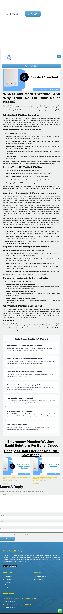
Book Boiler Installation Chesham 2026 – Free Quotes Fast (45, 478)
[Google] (16, 566)
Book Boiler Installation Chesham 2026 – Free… (18, 605)
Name (2, 515)
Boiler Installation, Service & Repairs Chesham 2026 (20, 599)
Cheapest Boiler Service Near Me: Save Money (31, 453)
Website (2, 528)
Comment (3, 494)
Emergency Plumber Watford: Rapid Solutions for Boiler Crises (31, 443)
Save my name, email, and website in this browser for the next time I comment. (25, 534)
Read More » (6, 483)
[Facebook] (4, 566)
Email (2, 521)
